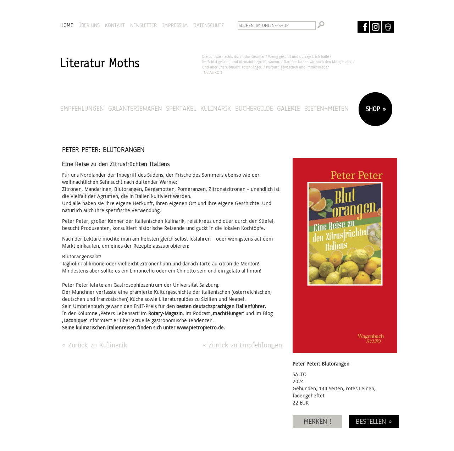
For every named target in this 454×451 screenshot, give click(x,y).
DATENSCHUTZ (208, 25)
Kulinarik (215, 108)
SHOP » (374, 108)
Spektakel (181, 108)
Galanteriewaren (135, 108)
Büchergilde (254, 108)
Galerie (288, 108)
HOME (66, 25)
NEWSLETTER (143, 25)
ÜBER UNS (89, 25)
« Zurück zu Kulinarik (94, 345)
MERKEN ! (317, 421)
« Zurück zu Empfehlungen (242, 345)
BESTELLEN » (374, 421)
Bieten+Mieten (326, 108)
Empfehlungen (82, 108)
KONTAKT (115, 25)
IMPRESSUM (175, 25)
